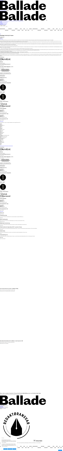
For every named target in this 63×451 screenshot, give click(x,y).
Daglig (1, 25)
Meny (7, 10)
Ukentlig (4, 25)
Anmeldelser (5, 10)
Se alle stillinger (1, 121)
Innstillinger (60, 450)
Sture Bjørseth (1, 406)
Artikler (1, 10)
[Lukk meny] (46, 20)
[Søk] (6, 10)
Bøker (5, 24)
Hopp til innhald (1, 0)
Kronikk (6, 23)
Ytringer (2, 10)
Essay (0, 23)
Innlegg (2, 23)
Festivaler (4, 24)
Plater (0, 24)
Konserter (2, 24)
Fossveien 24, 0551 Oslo (2, 407)
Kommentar (4, 23)
